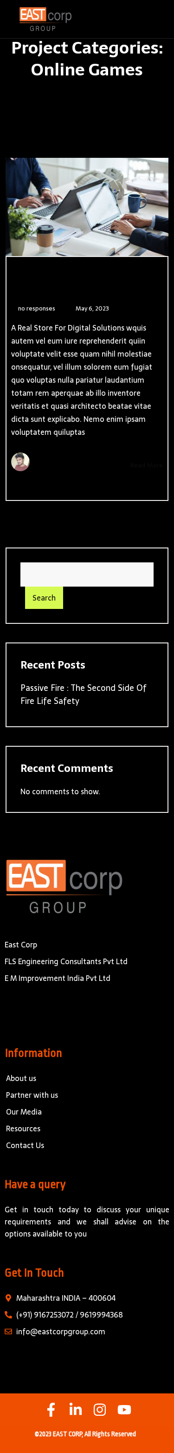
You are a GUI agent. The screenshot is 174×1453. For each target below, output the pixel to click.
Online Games (46, 287)
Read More (145, 465)
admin (52, 463)
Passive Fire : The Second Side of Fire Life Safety (83, 694)
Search (44, 598)
